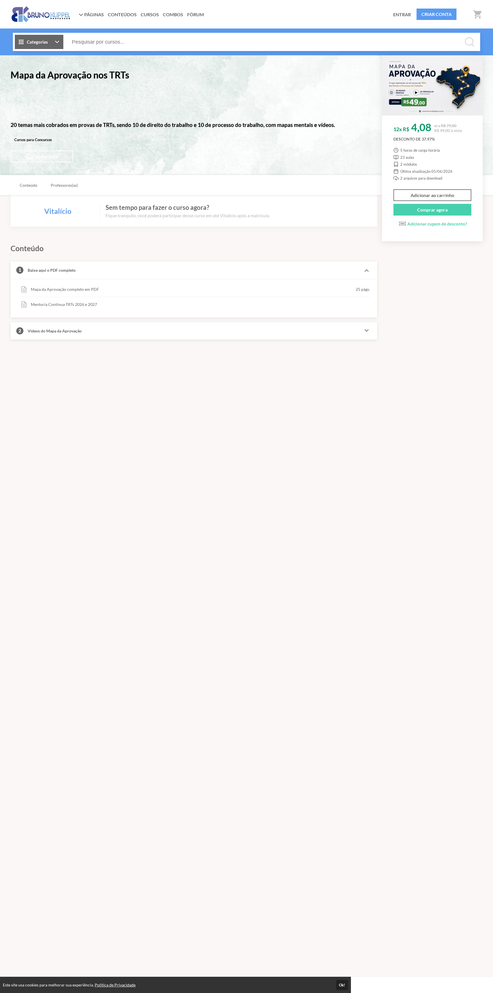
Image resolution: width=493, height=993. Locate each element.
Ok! (342, 985)
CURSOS (150, 14)
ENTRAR (402, 14)
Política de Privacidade (115, 984)
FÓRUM (195, 14)
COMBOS (173, 14)
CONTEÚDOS (122, 14)
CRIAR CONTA (436, 14)
